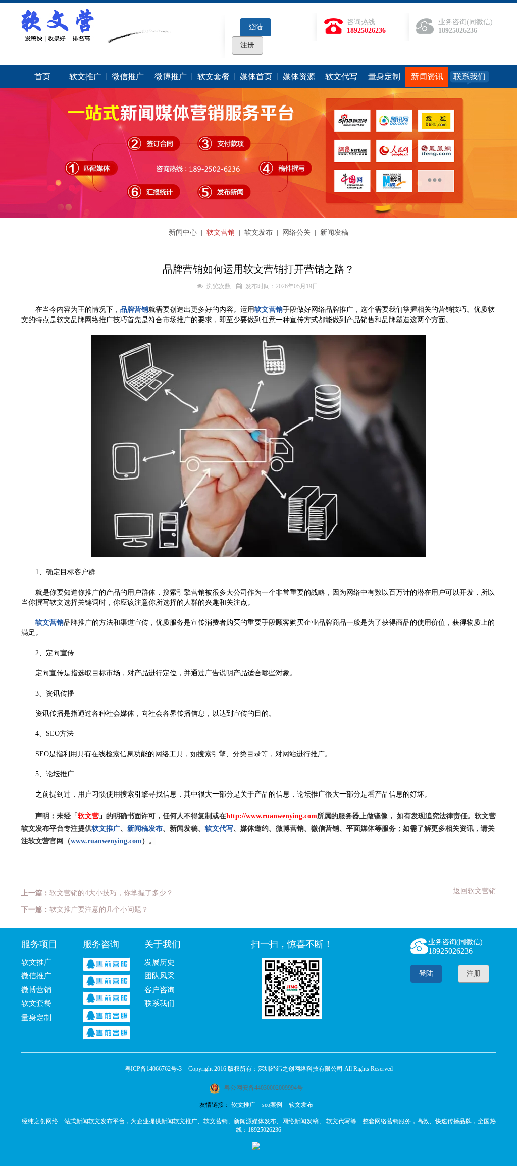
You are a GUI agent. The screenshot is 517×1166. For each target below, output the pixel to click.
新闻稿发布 (145, 828)
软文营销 (221, 232)
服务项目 (39, 944)
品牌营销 (134, 309)
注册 (247, 45)
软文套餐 (213, 76)
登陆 (255, 27)
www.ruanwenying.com (106, 841)
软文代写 (341, 76)
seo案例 (272, 1104)
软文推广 (85, 76)
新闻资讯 (427, 76)
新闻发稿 (334, 232)
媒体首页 (256, 76)
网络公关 (297, 232)
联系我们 (469, 76)
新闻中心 (184, 232)
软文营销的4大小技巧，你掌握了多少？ (111, 893)
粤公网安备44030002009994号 (263, 1087)
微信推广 (128, 76)
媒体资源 (299, 76)
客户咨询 (159, 990)
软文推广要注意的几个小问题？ (98, 909)
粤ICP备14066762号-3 (153, 1068)
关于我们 (162, 944)
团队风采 (159, 976)
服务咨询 (101, 944)
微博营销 (36, 990)
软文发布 (259, 232)
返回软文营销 (474, 891)
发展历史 (159, 962)
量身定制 (384, 76)
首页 (42, 76)
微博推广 (170, 76)
